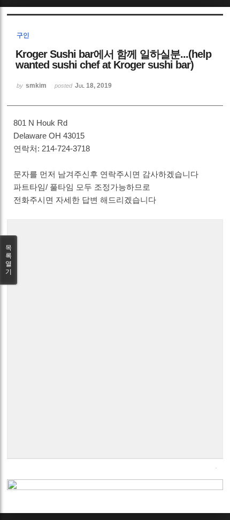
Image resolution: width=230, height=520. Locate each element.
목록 (8, 260)
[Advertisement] (115, 338)
